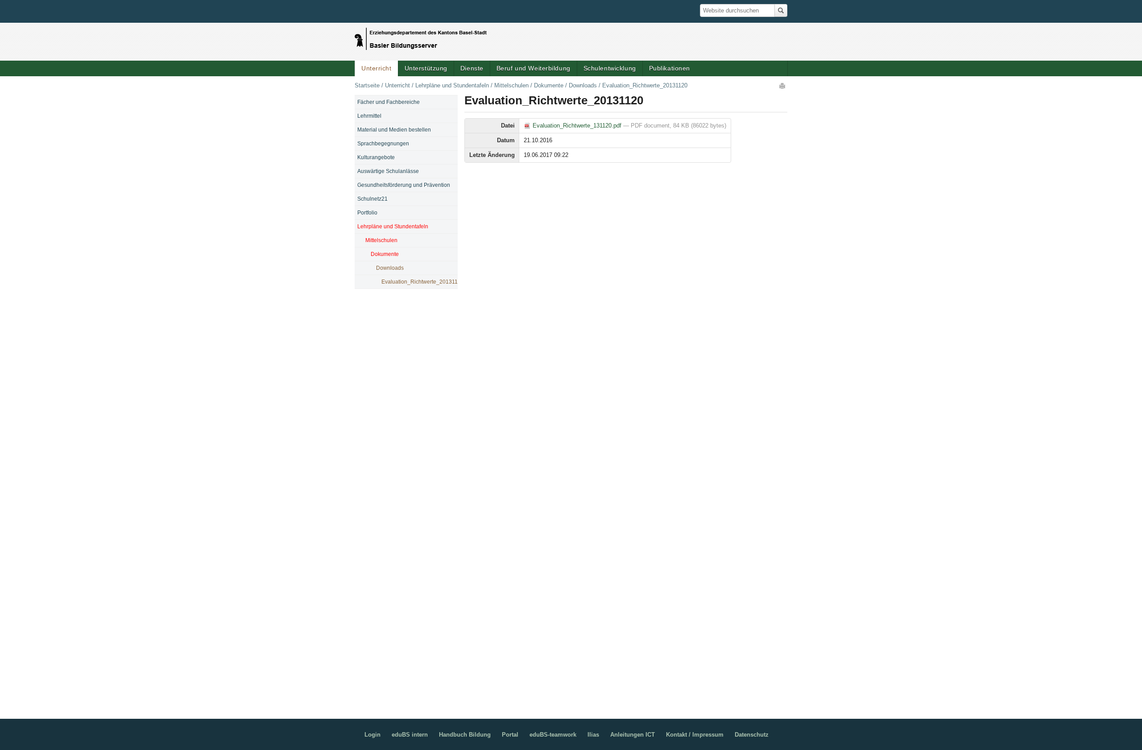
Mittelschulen (511, 85)
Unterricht (376, 68)
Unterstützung (426, 68)
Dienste (472, 68)
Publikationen (669, 68)
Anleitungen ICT (632, 734)
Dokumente (548, 85)
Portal (510, 734)
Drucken (782, 85)
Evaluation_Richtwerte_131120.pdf (577, 125)
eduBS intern (410, 734)
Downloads (583, 85)
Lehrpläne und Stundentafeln (452, 85)
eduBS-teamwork (553, 734)
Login (372, 734)
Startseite (367, 85)
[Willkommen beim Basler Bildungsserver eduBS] (421, 36)
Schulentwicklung (609, 68)
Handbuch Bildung (465, 734)
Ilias (593, 734)
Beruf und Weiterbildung (534, 68)
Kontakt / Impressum (695, 734)
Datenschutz (752, 734)
